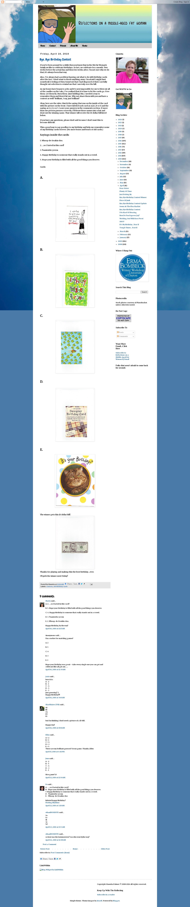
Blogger (116, 901)
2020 (120, 129)
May (122, 183)
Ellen (47, 735)
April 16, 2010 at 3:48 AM (55, 698)
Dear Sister (124, 188)
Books (84, 45)
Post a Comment (49, 844)
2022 (120, 122)
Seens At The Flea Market (130, 206)
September (124, 170)
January (123, 237)
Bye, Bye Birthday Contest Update (133, 203)
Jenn (47, 758)
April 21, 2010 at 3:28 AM (54, 806)
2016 (120, 141)
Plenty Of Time (126, 191)
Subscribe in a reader (106, 895)
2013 (120, 150)
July (121, 177)
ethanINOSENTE (52, 812)
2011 (120, 156)
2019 (120, 132)
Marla (48, 601)
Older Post (105, 849)
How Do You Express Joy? (130, 215)
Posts (121, 332)
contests (49, 586)
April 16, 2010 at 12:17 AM (55, 629)
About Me (74, 45)
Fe (46, 784)
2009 (120, 241)
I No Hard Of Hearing (128, 212)
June (122, 180)
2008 (120, 244)
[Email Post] (90, 584)
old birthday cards (60, 586)
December (124, 161)
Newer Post (45, 849)
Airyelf (99, 901)
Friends (63, 45)
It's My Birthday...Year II (129, 224)
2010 (120, 159)
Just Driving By (126, 194)
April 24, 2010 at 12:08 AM (55, 840)
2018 (120, 135)
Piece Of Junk (125, 200)
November (124, 164)
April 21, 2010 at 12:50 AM (55, 777)
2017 (120, 138)
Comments (123, 336)
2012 (120, 153)
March (123, 231)
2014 (120, 147)
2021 (120, 126)
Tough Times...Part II (128, 228)
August (123, 174)
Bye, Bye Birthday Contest (55, 59)
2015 (120, 144)
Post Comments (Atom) (60, 853)
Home (42, 45)
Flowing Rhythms (52, 803)
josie (47, 677)
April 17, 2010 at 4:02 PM (54, 752)
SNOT (122, 222)
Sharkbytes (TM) (52, 705)
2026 (120, 120)
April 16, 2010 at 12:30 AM (55, 670)
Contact (52, 45)
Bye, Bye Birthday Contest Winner (133, 197)
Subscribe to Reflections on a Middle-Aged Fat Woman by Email (122, 356)
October (123, 167)
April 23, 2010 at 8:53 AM (55, 827)
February (124, 234)
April (122, 186)
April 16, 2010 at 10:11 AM (55, 728)
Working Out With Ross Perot (131, 219)
